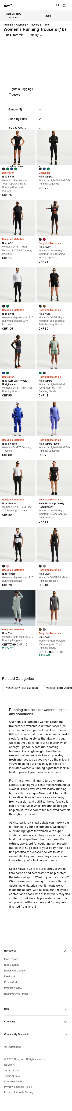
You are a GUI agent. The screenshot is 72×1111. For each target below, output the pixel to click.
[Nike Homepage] (9, 5)
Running (8, 25)
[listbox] (35, 35)
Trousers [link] (14, 94)
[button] (25, 109)
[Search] (58, 5)
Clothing (21, 25)
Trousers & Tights (39, 25)
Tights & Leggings (21, 89)
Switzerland (14, 1047)
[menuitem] (10, 1065)
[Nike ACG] (17, 218)
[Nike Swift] (17, 147)
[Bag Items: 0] (65, 5)
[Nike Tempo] (54, 147)
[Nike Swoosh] (17, 418)
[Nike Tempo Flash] (54, 418)
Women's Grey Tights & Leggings (22, 688)
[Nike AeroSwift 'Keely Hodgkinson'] (17, 351)
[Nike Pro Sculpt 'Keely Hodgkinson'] (54, 478)
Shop (48, 16)
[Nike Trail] (17, 608)
